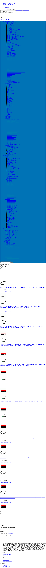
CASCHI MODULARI (11, 139)
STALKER (9, 106)
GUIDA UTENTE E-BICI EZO (11, 234)
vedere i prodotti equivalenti (5, 291)
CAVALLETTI (10, 63)
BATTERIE (9, 27)
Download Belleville (11, 231)
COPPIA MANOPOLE (11, 167)
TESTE (8, 40)
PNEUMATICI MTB (11, 202)
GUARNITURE (10, 172)
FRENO (8, 61)
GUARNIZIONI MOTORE (12, 48)
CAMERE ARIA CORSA (12, 205)
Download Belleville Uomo (12, 232)
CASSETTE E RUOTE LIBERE (13, 168)
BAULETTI (9, 133)
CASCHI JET (9, 136)
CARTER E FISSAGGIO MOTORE (14, 45)
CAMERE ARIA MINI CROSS (13, 125)
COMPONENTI (8, 157)
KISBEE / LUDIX (10, 90)
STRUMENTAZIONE (11, 70)
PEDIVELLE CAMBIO (11, 54)
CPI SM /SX (9, 87)
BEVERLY (9, 85)
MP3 (8, 92)
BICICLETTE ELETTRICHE (10, 237)
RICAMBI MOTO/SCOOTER (8, 21)
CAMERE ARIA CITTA (11, 204)
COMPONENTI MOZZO (12, 178)
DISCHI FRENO (10, 59)
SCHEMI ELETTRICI (9, 246)
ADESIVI (9, 182)
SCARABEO (9, 101)
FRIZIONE (9, 51)
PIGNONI (9, 78)
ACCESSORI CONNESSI (12, 132)
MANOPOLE (9, 75)
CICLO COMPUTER (11, 185)
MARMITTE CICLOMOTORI (13, 35)
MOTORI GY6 (8, 116)
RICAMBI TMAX (8, 151)
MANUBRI (9, 71)
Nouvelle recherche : (4, 11)
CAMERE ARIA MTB (11, 206)
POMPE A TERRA (10, 195)
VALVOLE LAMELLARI (12, 34)
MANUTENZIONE (8, 145)
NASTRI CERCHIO (11, 208)
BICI (3, 228)
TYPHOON (9, 112)
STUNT (8, 107)
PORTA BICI (9, 220)
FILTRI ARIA (9, 31)
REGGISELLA (10, 165)
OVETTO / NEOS (10, 95)
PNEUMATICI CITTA (11, 200)
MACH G (9, 91)
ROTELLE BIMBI (10, 198)
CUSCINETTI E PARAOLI (12, 44)
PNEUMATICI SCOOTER (12, 120)
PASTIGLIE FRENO (11, 60)
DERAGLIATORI (10, 171)
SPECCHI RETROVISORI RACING (14, 73)
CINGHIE (9, 52)
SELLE (8, 76)
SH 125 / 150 (9, 103)
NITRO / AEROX (10, 93)
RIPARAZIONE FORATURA (12, 147)
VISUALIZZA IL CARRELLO (6, 19)
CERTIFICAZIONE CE (9, 238)
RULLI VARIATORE (11, 50)
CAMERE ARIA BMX (11, 207)
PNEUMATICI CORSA (11, 201)
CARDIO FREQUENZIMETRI (13, 186)
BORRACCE (9, 191)
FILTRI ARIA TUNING (11, 32)
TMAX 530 (9, 110)
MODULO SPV (8, 240)
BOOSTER (9, 86)
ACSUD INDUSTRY (9, 154)
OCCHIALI (9, 215)
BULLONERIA (10, 150)
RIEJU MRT (9, 98)
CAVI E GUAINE (10, 62)
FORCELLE (9, 58)
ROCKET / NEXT (10, 99)
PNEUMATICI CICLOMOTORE (13, 119)
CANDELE (9, 24)
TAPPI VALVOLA (10, 126)
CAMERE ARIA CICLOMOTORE (13, 122)
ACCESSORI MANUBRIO (12, 162)
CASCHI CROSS (10, 138)
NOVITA (4, 250)
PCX (8, 96)
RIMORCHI (9, 221)
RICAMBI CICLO (6, 155)
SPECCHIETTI (10, 188)
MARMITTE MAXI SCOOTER (13, 38)
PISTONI (9, 42)
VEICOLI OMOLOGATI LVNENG (13, 247)
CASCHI (9, 212)
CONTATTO (5, 565)
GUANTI (9, 143)
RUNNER (9, 100)
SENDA (8, 102)
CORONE (9, 80)
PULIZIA (9, 227)
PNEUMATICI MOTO (11, 121)
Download (9, 239)
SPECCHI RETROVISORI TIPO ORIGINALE (16, 72)
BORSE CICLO (10, 183)
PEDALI (8, 175)
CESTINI (9, 196)
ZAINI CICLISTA (10, 219)
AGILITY (9, 84)
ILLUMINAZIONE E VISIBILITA (13, 187)
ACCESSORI (7, 179)
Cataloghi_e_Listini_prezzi (7, 561)
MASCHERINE (10, 140)
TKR (8, 108)
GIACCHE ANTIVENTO (12, 218)
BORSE (8, 134)
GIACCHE (9, 142)
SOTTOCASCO (10, 141)
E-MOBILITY (5, 241)
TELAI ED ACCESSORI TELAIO (13, 158)
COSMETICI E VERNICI (12, 148)
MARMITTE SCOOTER (11, 37)
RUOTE (8, 177)
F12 (8, 88)
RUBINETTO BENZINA (12, 30)
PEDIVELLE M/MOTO (11, 53)
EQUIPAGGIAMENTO (9, 127)
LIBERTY (9, 89)
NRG (8, 94)
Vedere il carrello (10, 533)
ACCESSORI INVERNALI (12, 135)
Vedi (1, 265)
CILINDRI (9, 41)
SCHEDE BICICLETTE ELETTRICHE (12, 230)
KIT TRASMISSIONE (11, 81)
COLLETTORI (10, 33)
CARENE (7, 83)
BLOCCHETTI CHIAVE (11, 57)
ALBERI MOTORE (11, 43)
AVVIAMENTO (10, 28)
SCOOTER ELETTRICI (9, 244)
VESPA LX (9, 113)
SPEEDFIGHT (10, 105)
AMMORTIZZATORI (11, 56)
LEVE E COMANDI (11, 74)
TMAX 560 (9, 111)
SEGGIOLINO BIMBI (11, 197)
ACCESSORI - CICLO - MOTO (9, 3)
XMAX (8, 114)
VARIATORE (9, 49)
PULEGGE (9, 77)
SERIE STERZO (10, 163)
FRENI (8, 173)
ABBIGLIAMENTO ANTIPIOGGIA (14, 144)
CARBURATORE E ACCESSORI (13, 29)
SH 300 (8, 104)
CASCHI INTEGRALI (11, 137)
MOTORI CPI (7, 117)
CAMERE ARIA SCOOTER (12, 123)
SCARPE (9, 216)
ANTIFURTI (9, 128)
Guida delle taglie (6, 560)
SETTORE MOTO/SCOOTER (10, 253)
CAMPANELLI (10, 180)
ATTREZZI (9, 223)
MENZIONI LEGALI (7, 554)
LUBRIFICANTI (10, 146)
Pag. (1, 267)
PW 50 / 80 (9, 97)
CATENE (9, 79)
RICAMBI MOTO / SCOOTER (13, 258)
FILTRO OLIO (10, 47)
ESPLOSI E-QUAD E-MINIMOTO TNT (12, 245)
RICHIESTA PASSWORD (8, 566)
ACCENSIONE (10, 26)
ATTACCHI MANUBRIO (12, 160)
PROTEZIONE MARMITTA (12, 39)
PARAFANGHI (10, 65)
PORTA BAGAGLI (10, 190)
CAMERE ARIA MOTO (11, 124)
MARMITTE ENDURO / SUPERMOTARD (15, 36)
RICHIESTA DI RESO (9, 152)
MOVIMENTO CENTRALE (12, 176)
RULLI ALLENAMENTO (12, 211)
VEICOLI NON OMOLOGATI (13, 248)
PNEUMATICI (7, 118)
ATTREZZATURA (10, 149)
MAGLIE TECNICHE (11, 217)
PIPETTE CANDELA (11, 25)
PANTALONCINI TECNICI (12, 213)
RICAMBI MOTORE (9, 23)
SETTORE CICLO (8, 252)
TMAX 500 (9, 109)
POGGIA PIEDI (10, 64)
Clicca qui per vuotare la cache (8, 555)
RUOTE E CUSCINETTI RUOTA (13, 82)
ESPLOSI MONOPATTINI (10, 243)
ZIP (8, 115)
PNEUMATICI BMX (11, 203)
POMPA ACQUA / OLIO (11, 46)
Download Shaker (10, 233)
